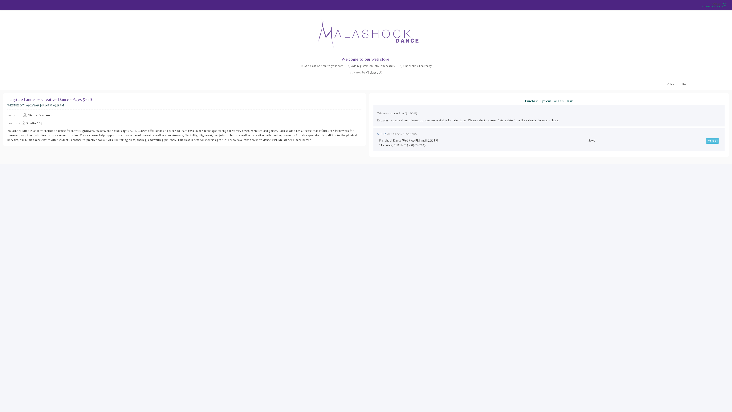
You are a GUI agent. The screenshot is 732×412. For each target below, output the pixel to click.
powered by (357, 72)
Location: (14, 123)
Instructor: (14, 115)
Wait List (712, 140)
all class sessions (402, 134)
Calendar (672, 84)
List (684, 84)
